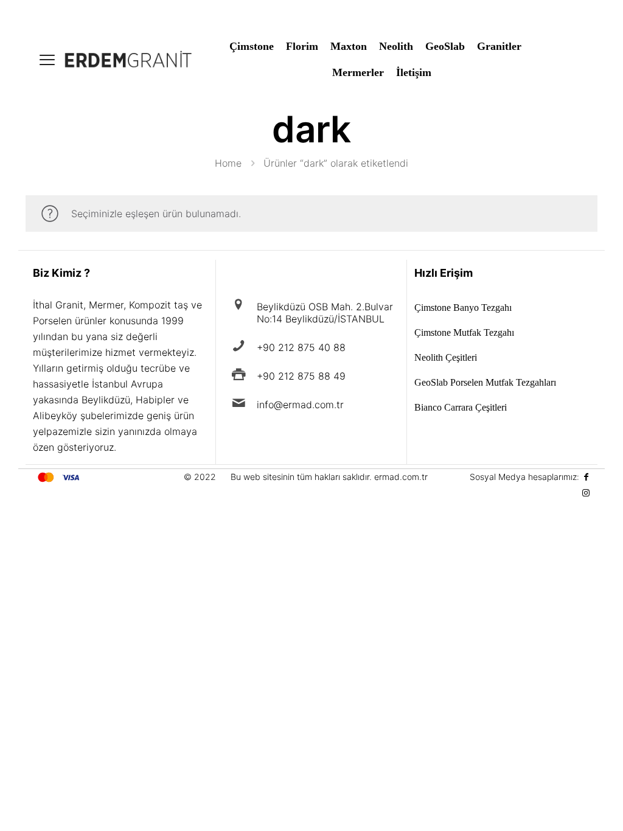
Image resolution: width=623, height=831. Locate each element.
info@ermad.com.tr (300, 404)
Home (228, 163)
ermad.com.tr (401, 476)
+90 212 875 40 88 (301, 347)
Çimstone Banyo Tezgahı (463, 308)
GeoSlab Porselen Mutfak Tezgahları (485, 383)
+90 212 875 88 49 (301, 376)
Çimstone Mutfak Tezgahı (464, 333)
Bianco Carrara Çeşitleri (460, 407)
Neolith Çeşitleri (445, 358)
